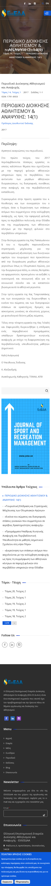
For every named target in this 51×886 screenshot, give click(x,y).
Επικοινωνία (11, 772)
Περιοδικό (20, 49)
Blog (8, 767)
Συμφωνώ (7, 882)
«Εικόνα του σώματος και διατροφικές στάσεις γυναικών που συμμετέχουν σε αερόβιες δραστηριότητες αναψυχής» (24, 521)
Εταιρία (9, 743)
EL (43, 3)
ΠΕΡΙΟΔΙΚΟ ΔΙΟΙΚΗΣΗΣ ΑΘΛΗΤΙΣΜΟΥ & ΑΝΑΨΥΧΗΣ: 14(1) (25, 497)
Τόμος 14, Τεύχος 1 (13, 53)
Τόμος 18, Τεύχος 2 (15, 616)
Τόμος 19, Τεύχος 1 (15, 610)
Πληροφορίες (22, 882)
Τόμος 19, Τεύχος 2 (15, 603)
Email (7, 808)
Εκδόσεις (10, 762)
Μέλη (8, 748)
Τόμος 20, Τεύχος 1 (15, 597)
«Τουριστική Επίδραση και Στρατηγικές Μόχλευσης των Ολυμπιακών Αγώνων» (25, 508)
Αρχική (8, 49)
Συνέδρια (10, 753)
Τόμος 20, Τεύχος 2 (15, 591)
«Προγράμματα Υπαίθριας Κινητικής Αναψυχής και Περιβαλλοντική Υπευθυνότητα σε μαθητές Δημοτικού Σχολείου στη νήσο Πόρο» (23, 538)
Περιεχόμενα (36, 49)
